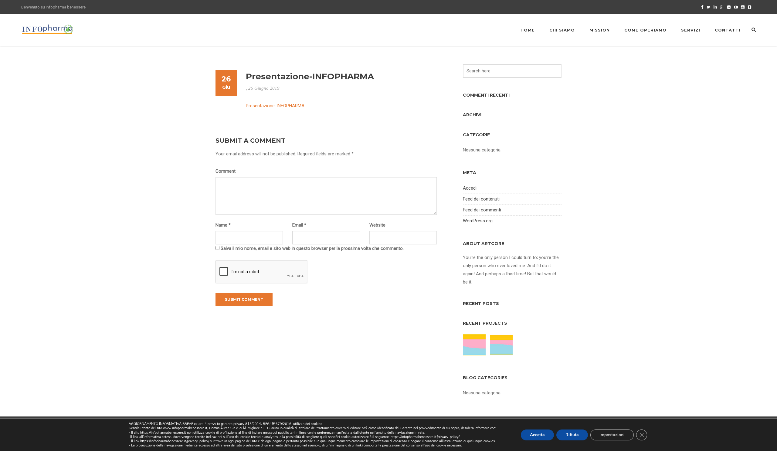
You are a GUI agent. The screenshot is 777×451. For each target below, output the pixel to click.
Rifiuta (572, 435)
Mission (599, 30)
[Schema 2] (475, 344)
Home (528, 30)
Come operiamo (645, 30)
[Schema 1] (502, 344)
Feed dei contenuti (481, 199)
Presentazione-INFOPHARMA (275, 105)
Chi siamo (562, 30)
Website (377, 225)
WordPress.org (478, 221)
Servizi (690, 30)
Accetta (537, 435)
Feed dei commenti (482, 210)
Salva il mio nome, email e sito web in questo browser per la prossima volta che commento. (312, 248)
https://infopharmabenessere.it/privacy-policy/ (425, 437)
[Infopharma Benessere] (47, 29)
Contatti (727, 30)
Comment (225, 171)
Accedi (470, 188)
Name (223, 225)
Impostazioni (612, 435)
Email (299, 225)
